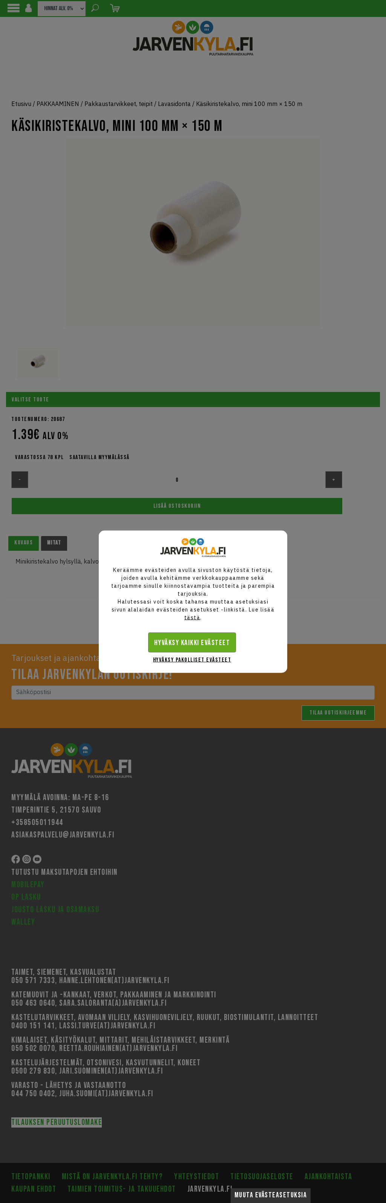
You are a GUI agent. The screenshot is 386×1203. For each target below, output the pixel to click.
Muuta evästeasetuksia (270, 1195)
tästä (192, 617)
